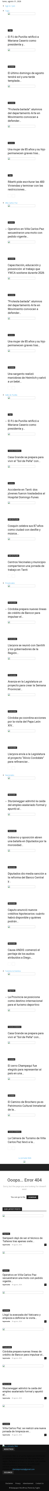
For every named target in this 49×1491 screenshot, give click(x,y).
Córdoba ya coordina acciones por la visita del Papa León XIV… (27, 721)
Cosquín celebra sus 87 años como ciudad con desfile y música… (25, 529)
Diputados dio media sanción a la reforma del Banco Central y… (27, 877)
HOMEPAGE (32, 1197)
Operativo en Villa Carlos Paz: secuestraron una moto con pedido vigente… (26, 232)
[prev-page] (9, 195)
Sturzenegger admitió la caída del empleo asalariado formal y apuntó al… (27, 805)
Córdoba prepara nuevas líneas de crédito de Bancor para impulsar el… (27, 612)
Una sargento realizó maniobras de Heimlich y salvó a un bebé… (27, 377)
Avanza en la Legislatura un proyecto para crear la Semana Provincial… (27, 685)
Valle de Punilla (11, 395)
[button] (4, 1167)
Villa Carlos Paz (11, 203)
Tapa (7, 11)
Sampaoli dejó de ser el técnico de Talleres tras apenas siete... (23, 1240)
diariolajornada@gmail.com (23, 1469)
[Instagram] (5, 1155)
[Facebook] (3, 1155)
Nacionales (9, 775)
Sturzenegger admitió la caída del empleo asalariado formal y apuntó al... (23, 1391)
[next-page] (13, 195)
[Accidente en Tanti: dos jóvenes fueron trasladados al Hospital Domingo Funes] (27, 474)
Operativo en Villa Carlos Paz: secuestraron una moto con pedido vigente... (23, 1278)
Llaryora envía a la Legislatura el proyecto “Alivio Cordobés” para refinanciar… (26, 757)
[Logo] (0, 1172)
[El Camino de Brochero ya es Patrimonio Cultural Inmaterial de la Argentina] (27, 1087)
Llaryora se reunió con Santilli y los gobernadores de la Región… (26, 649)
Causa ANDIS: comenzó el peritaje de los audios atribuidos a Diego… (24, 953)
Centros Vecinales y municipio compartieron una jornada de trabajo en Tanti (27, 566)
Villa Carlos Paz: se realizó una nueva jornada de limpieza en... (24, 1430)
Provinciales (10, 583)
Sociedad (11, 67)
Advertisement (28, 1483)
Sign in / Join (10, 6)
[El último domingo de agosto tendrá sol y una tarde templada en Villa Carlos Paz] (27, 58)
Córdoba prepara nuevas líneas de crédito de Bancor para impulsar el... (23, 1353)
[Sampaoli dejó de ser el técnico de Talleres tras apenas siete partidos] (24, 1224)
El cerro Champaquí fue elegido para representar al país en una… (24, 1069)
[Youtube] (9, 1155)
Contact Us (39, 1483)
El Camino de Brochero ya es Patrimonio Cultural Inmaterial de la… (27, 1105)
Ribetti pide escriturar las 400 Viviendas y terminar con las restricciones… (26, 185)
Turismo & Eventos (15, 451)
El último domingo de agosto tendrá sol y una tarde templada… (26, 76)
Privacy (17, 1483)
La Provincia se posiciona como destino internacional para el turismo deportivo (25, 1000)
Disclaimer (9, 1483)
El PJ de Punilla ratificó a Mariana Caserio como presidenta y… (23, 40)
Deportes (12, 990)
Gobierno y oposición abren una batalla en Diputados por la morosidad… (27, 841)
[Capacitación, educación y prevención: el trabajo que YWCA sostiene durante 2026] (27, 250)
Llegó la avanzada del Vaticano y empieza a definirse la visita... (22, 1316)
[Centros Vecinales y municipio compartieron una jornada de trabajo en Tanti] (27, 547)
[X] (7, 1155)
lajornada (6, 1245)
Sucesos (11, 143)
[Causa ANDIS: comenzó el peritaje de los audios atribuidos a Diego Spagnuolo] (27, 935)
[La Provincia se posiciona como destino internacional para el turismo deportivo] (27, 982)
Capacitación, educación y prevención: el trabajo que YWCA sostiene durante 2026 (26, 269)
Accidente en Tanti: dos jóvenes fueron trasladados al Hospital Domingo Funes (26, 493)
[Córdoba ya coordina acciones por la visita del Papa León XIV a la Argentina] (27, 703)
